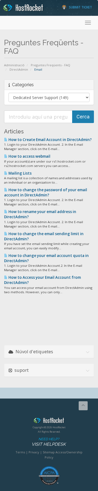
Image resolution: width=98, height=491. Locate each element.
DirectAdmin (19, 69)
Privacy (34, 452)
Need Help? (49, 442)
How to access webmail (29, 156)
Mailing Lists (20, 173)
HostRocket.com (49, 421)
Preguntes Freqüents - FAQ (50, 65)
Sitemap (49, 452)
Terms (20, 452)
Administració (14, 65)
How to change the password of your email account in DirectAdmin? (45, 192)
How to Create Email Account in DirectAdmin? (50, 139)
